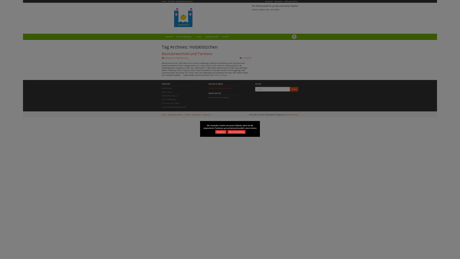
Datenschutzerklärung (236, 132)
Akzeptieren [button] (221, 132)
